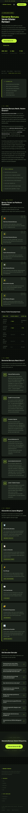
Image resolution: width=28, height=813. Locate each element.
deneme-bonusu (6, 4)
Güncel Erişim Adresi (10, 95)
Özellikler (4, 783)
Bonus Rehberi (10, 71)
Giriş (3, 781)
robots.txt (4, 798)
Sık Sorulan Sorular (10, 92)
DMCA (3, 801)
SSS (3, 789)
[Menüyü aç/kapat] (14, 4)
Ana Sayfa (4, 71)
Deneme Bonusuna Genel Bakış (12, 84)
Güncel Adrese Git (9, 40)
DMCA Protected (15, 810)
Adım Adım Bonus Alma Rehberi (12, 88)
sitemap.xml (4, 796)
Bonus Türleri (18, 71)
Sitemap (3, 810)
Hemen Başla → (21, 4)
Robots (8, 810)
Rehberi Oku (6, 45)
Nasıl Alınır (4, 73)
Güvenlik (4, 787)
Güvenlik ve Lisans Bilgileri (11, 90)
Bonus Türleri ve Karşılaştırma (12, 86)
